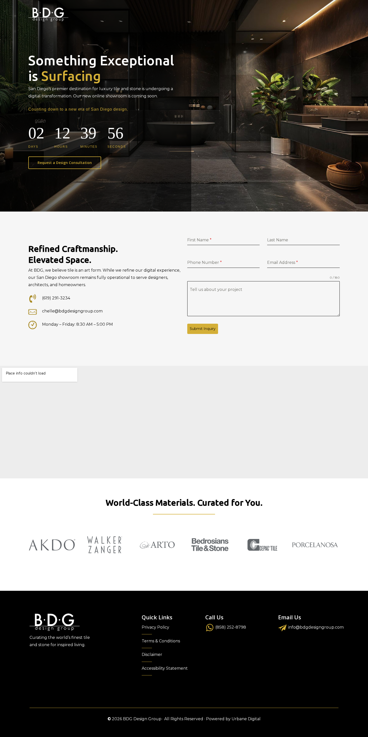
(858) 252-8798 (230, 627)
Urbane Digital (246, 718)
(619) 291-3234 (56, 298)
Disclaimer (152, 654)
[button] (64, 162)
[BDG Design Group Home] (48, 14)
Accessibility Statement (165, 668)
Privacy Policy (155, 627)
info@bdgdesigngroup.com (316, 627)
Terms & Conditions (161, 641)
